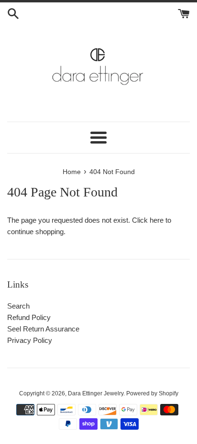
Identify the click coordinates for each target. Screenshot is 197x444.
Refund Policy (29, 317)
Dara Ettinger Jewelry (95, 393)
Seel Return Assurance (43, 329)
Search (18, 306)
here (157, 220)
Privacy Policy (29, 340)
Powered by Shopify (152, 393)
